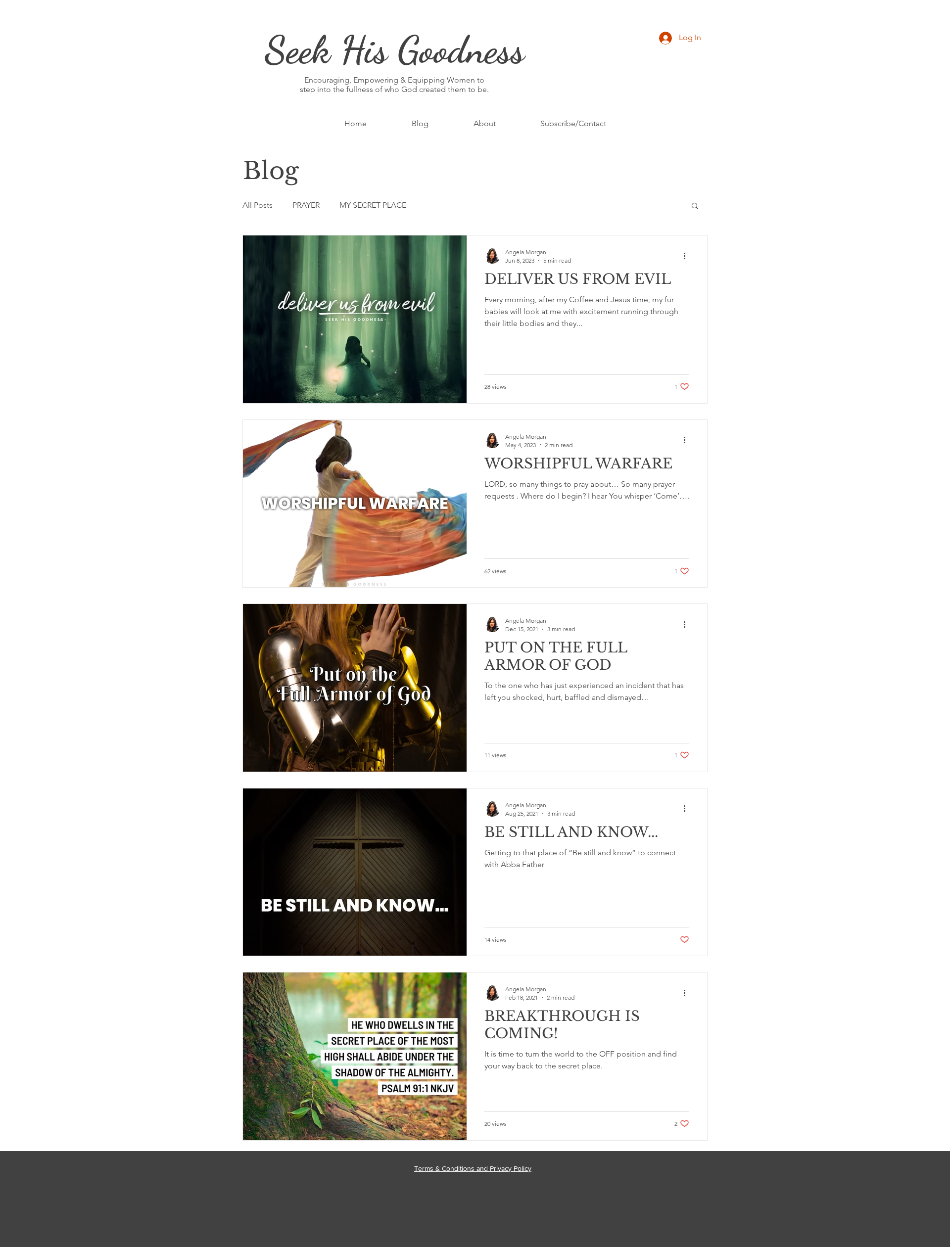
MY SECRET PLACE (372, 205)
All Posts (257, 205)
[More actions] (688, 256)
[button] (695, 206)
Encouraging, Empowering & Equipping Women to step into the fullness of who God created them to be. (394, 84)
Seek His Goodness (394, 50)
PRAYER (306, 205)
